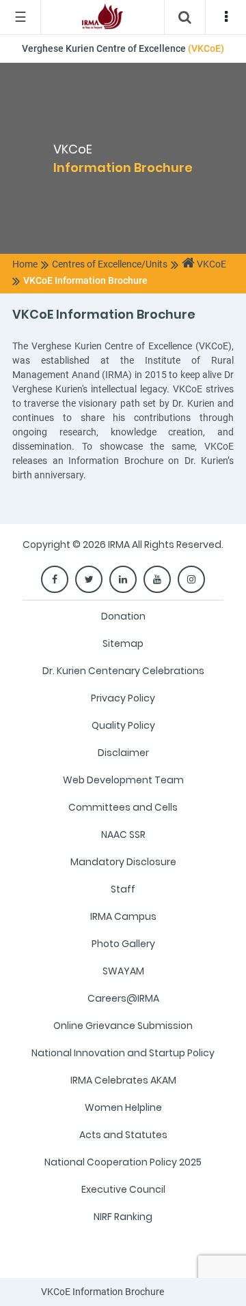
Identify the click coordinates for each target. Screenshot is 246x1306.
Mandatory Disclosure (123, 862)
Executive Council (123, 1189)
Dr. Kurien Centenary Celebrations (123, 671)
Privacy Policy (123, 698)
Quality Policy (123, 725)
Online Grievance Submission (123, 1025)
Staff (123, 889)
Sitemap (123, 643)
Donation (123, 616)
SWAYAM (123, 971)
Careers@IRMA (123, 998)
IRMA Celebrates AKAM (123, 1080)
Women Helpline (123, 1107)
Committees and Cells (123, 807)
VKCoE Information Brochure (85, 280)
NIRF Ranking (123, 1216)
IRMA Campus (123, 916)
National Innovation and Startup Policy (123, 1053)
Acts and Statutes (123, 1135)
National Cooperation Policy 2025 (123, 1162)
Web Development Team (123, 780)
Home (25, 264)
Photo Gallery (123, 944)
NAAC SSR (123, 834)
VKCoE (210, 264)
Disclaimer (123, 752)
